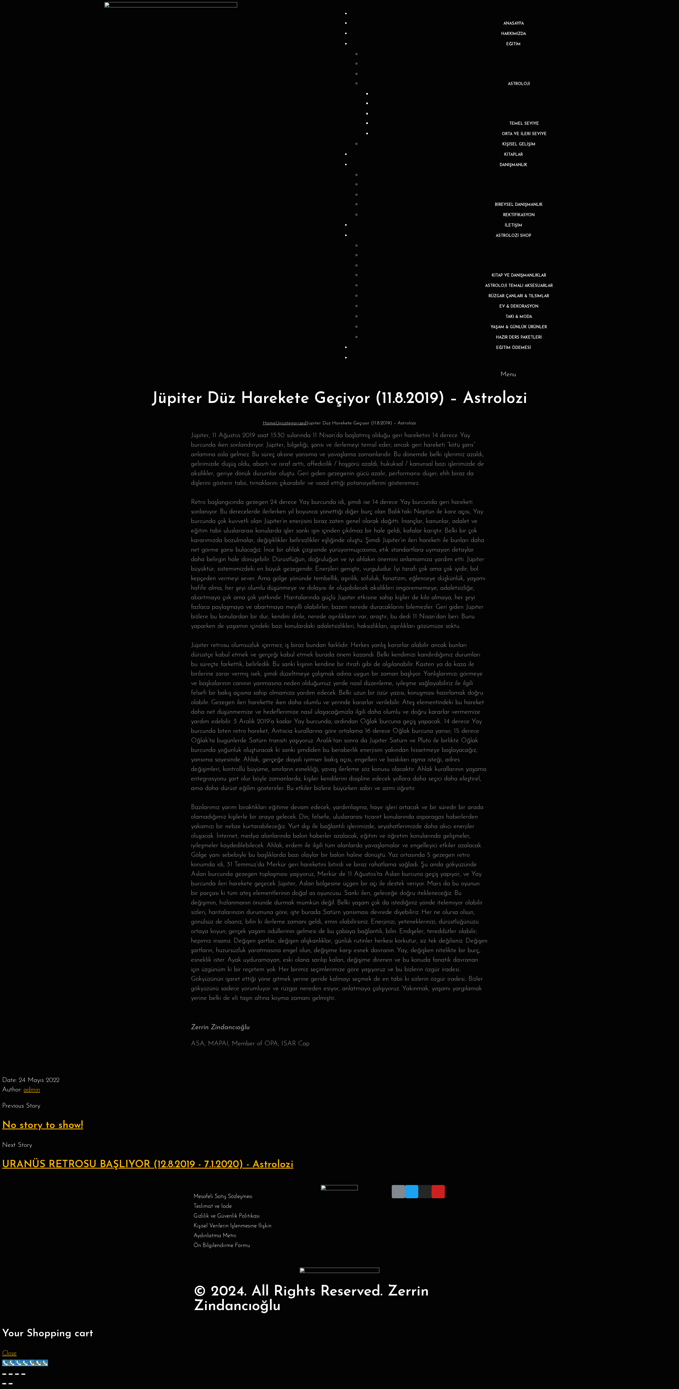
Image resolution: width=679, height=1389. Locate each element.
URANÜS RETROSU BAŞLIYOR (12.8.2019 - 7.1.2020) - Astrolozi (147, 1165)
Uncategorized (291, 423)
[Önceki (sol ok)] (4, 1383)
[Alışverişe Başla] (513, 358)
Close (9, 1353)
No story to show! (42, 1125)
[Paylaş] (10, 1374)
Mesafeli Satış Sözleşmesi (223, 1196)
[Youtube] (438, 1191)
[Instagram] (425, 1191)
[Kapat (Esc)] (4, 1374)
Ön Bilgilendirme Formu (222, 1245)
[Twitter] (411, 1191)
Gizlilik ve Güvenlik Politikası (227, 1216)
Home (269, 423)
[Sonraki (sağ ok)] (10, 1383)
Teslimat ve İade (213, 1206)
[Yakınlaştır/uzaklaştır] (23, 1374)
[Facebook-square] (398, 1191)
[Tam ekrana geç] (17, 1374)
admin (32, 1089)
